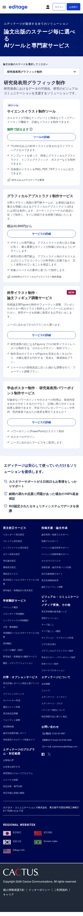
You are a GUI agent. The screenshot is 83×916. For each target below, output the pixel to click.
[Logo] (18, 8)
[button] (49, 6)
